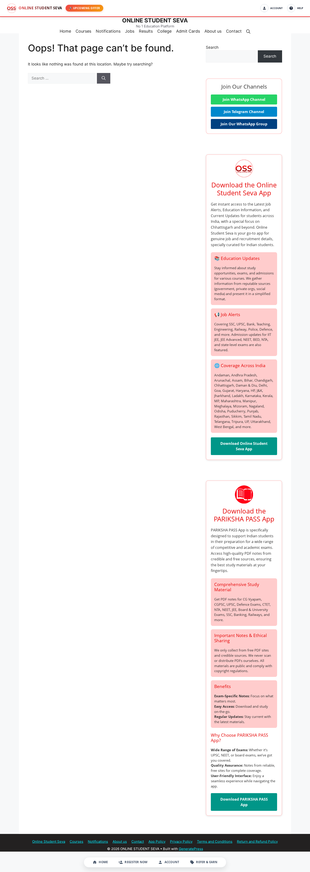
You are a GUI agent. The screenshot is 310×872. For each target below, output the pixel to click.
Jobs (129, 31)
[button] (248, 31)
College (164, 31)
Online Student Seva (48, 841)
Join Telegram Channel (244, 111)
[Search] (103, 78)
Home (65, 31)
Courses (83, 31)
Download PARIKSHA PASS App (244, 802)
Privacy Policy (181, 841)
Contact (234, 31)
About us (212, 31)
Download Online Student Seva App (244, 446)
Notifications (108, 31)
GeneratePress (191, 849)
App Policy (156, 841)
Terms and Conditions (214, 841)
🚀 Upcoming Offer (84, 8)
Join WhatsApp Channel (244, 99)
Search (212, 47)
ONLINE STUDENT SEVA (155, 20)
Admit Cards (188, 31)
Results (146, 31)
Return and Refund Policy (257, 841)
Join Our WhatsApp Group (244, 123)
